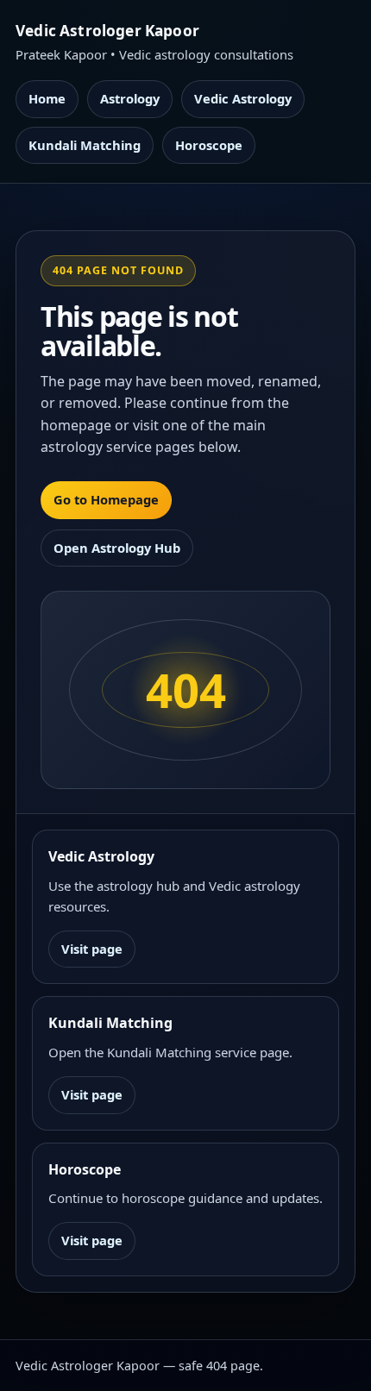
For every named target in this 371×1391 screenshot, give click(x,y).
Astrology (130, 98)
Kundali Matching (84, 145)
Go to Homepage (106, 499)
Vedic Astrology (243, 98)
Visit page (92, 948)
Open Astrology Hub (116, 547)
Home (47, 98)
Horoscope (208, 145)
